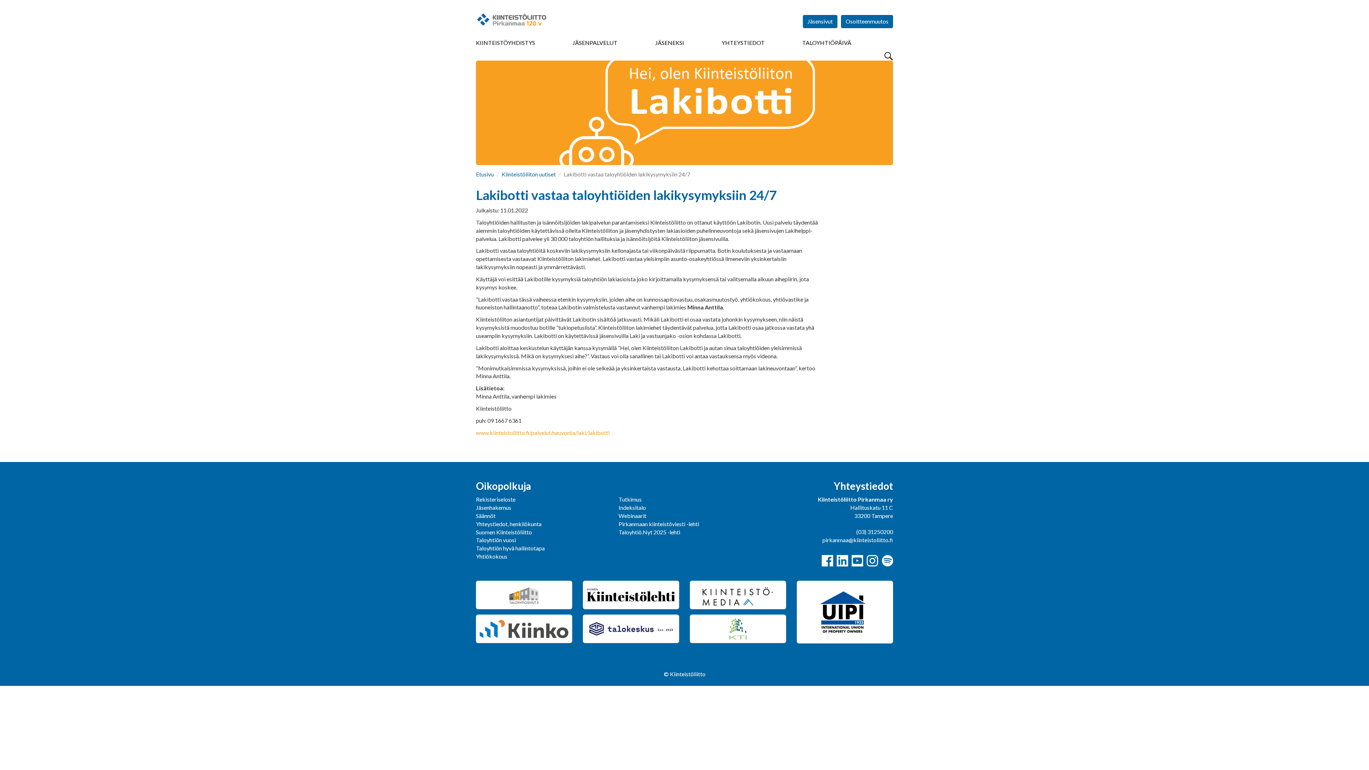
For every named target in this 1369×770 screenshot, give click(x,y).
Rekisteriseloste (496, 499)
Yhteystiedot (743, 42)
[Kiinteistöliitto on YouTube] (857, 560)
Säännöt (486, 515)
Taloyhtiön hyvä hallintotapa (510, 548)
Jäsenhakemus (493, 507)
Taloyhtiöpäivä (826, 42)
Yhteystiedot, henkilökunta (509, 523)
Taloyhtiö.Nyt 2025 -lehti (650, 532)
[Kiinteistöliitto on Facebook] (827, 560)
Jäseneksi (669, 42)
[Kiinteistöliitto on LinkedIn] (842, 560)
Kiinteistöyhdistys (505, 42)
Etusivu (485, 174)
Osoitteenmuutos (867, 21)
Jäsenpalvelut (595, 42)
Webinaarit (632, 515)
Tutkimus (630, 499)
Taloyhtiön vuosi (496, 540)
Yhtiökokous (491, 556)
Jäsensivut (820, 21)
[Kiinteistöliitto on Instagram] (872, 560)
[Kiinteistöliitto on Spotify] (887, 560)
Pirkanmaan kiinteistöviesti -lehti (659, 523)
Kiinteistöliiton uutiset (529, 174)
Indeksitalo (632, 507)
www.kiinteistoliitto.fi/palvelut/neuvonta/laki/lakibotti (543, 432)
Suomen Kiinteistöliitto (504, 532)
